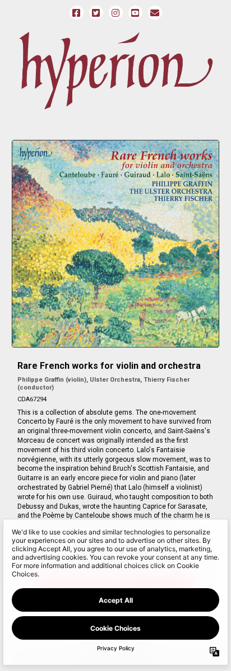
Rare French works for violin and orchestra (109, 365)
